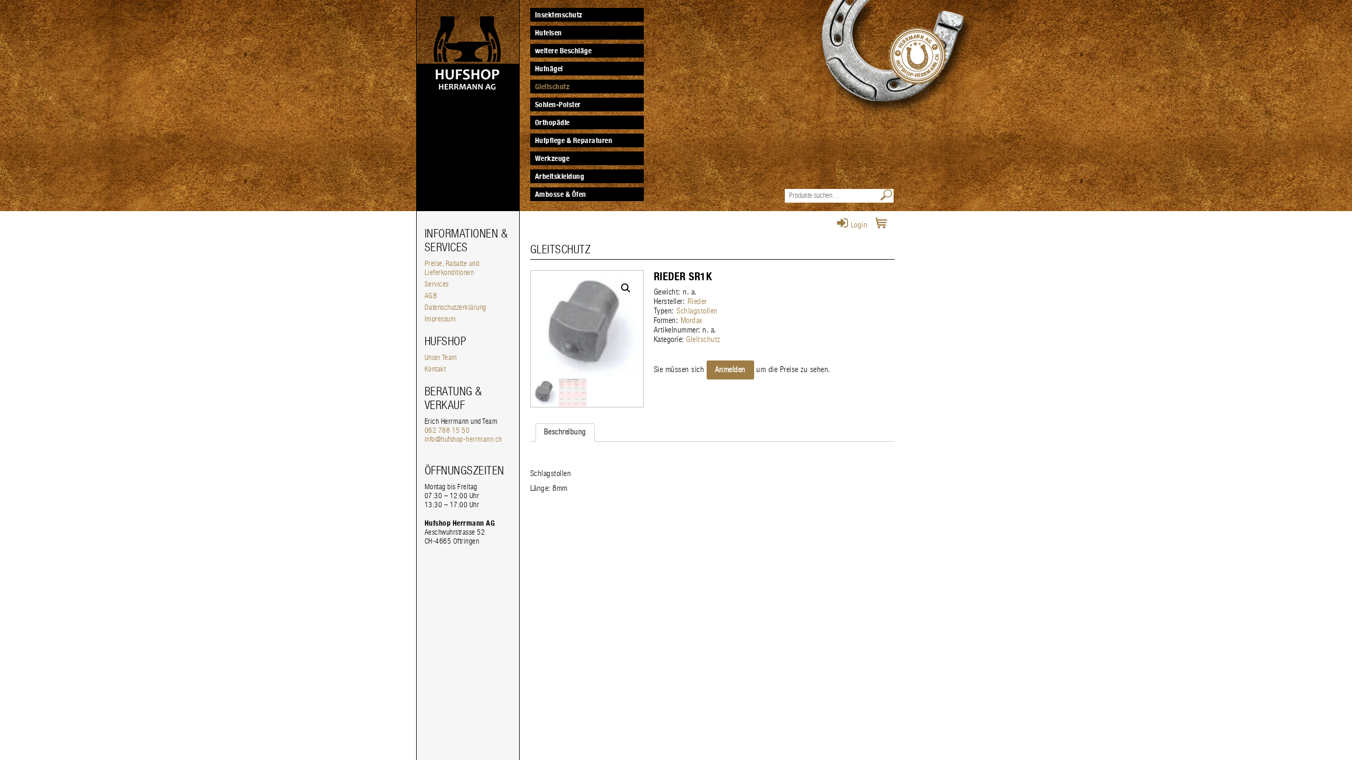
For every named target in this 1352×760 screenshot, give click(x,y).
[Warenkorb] (881, 225)
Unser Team (441, 358)
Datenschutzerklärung (455, 307)
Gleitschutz (552, 86)
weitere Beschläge (563, 50)
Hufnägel (549, 68)
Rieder (697, 302)
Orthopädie (552, 122)
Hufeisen (548, 32)
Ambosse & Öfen (560, 194)
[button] (625, 288)
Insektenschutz (559, 15)
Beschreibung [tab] (565, 432)
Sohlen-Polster (558, 104)
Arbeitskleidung (560, 176)
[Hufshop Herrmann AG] (468, 53)
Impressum (440, 319)
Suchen (887, 196)
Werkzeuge (552, 158)
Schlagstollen (697, 311)
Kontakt (435, 369)
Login (857, 225)
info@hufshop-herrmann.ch (463, 439)
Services (437, 284)
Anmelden (730, 370)
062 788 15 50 (447, 430)
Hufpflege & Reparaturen (574, 140)
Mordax (692, 321)
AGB (431, 296)
